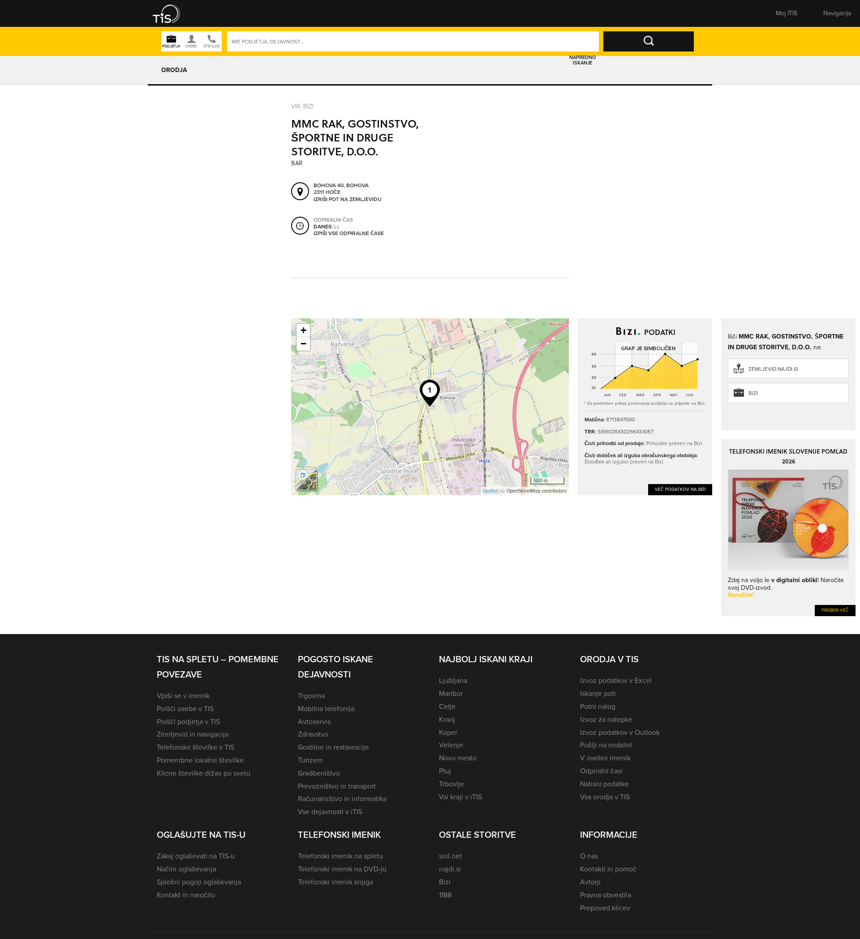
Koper (448, 732)
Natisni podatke (604, 784)
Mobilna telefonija (326, 708)
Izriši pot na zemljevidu (348, 199)
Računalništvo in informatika (342, 798)
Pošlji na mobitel (606, 745)
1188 (445, 895)
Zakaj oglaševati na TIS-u (196, 856)
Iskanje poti (598, 693)
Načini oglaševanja (186, 869)
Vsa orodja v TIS (605, 797)
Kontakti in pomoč (608, 869)
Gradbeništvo (319, 773)
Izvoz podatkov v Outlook (620, 732)
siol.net (450, 856)
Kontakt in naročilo (186, 895)
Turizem (310, 760)
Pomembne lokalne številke (200, 760)
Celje (447, 706)
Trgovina (311, 695)
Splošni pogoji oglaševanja (199, 882)
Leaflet (490, 490)
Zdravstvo (313, 734)
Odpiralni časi (601, 771)
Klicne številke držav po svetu (203, 773)
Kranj (447, 719)
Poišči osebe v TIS (185, 708)
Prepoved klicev (605, 908)
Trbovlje (451, 784)
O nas (589, 856)
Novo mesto (458, 758)
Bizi (753, 393)
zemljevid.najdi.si (773, 369)
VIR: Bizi (302, 106)
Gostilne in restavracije (333, 747)
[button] (172, 13)
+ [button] (303, 330)
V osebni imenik (605, 758)
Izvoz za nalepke (606, 719)
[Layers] (306, 480)
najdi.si (450, 869)
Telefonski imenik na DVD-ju (342, 869)
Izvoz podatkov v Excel (616, 680)
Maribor (451, 693)
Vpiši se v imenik (183, 695)
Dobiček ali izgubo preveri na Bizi (624, 461)
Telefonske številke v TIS (195, 747)
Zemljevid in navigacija (192, 734)
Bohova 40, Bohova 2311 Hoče (341, 189)
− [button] (303, 343)
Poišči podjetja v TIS (188, 721)
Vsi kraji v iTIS (460, 797)
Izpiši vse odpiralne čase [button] (349, 233)
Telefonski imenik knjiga (335, 882)
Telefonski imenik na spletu (340, 856)
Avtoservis (314, 721)
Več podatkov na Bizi (680, 489)
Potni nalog (597, 706)
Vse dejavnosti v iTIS (330, 811)
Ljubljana (453, 680)
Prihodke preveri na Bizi (674, 443)
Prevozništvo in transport (337, 786)
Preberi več (835, 610)
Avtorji (590, 882)
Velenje (451, 745)
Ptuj (445, 771)
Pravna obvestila (605, 895)
